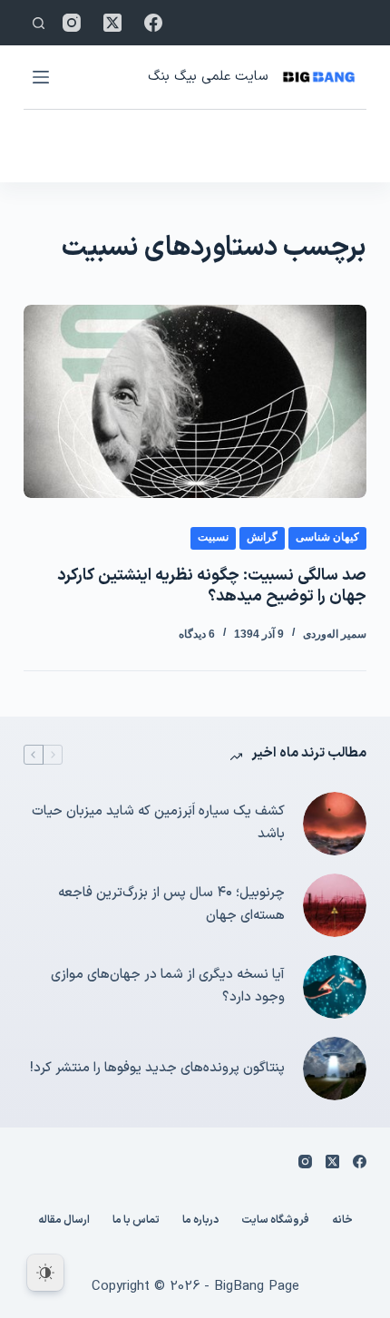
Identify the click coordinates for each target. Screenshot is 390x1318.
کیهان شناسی (327, 537)
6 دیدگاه (197, 634)
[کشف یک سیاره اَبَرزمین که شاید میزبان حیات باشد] (334, 823)
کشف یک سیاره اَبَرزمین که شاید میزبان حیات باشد (158, 822)
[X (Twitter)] (112, 23)
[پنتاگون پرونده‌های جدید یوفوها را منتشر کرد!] (334, 1068)
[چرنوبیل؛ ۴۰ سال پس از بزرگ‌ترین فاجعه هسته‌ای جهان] (334, 905)
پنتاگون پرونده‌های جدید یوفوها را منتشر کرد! (157, 1068)
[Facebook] (153, 23)
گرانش (262, 537)
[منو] (41, 77)
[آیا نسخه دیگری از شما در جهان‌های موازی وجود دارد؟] (334, 987)
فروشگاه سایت (275, 1221)
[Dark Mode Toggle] (45, 1273)
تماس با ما (136, 1221)
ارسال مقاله (64, 1221)
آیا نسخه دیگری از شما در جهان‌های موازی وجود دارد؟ (168, 986)
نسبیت (213, 537)
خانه (342, 1221)
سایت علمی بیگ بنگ (208, 76)
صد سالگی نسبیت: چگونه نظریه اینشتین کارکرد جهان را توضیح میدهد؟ (211, 586)
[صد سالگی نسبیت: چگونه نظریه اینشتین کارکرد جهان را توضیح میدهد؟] (195, 401)
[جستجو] (38, 23)
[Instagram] (72, 23)
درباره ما (200, 1221)
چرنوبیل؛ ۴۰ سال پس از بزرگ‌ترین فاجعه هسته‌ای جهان (171, 904)
